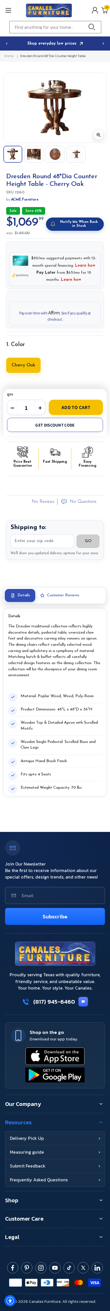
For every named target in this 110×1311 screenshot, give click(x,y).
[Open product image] (55, 108)
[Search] (93, 27)
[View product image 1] (12, 154)
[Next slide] (103, 43)
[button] (14, 10)
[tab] (20, 595)
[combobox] (55, 27)
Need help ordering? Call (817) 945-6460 (53, 44)
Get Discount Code (54, 425)
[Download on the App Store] (55, 1056)
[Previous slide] (6, 43)
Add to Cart (75, 407)
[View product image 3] (55, 154)
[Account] (95, 10)
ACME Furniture (25, 199)
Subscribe (55, 916)
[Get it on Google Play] (55, 1075)
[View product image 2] (34, 154)
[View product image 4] (76, 154)
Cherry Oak (23, 365)
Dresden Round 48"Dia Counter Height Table (52, 55)
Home (9, 55)
